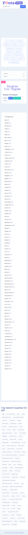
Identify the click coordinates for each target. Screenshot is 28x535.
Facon (20, 426)
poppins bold (15, 474)
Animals (7, 126)
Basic (12, 41)
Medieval (7, 260)
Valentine (7, 342)
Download (17, 98)
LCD (6, 251)
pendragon (4, 489)
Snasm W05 (19, 448)
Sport (6, 316)
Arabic (6, 129)
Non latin (8, 55)
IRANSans (20, 464)
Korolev (24, 442)
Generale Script (5, 524)
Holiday (9, 51)
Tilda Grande (21, 429)
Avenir (10, 464)
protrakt (20, 436)
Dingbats (6, 44)
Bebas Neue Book (19, 467)
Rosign (18, 508)
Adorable (4, 464)
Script (6, 58)
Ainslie (3, 448)
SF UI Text (13, 508)
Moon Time (21, 455)
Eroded (6, 187)
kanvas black (15, 493)
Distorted (7, 181)
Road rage (17, 470)
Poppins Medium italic (7, 433)
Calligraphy (7, 149)
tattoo (14, 58)
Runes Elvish (8, 295)
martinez (24, 496)
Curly (6, 167)
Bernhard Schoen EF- (16, 461)
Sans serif (7, 301)
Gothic (19, 48)
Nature (6, 272)
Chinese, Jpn (8, 158)
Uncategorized (14, 62)
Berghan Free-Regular (10, 95)
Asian (6, 134)
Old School (7, 278)
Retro (6, 290)
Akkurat (15, 521)
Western (7, 369)
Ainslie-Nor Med (5, 461)
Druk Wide (17, 458)
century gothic (5, 442)
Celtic (6, 155)
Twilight (12, 515)
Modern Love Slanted (7, 452)
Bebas (14, 429)
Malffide (19, 420)
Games (6, 208)
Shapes (6, 313)
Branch (9, 429)
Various (6, 345)
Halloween (7, 222)
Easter (6, 184)
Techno (21, 58)
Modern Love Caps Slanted (16, 486)
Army (6, 132)
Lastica (19, 505)
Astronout (4, 499)
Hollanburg (18, 515)
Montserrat (4, 470)
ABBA (3, 414)
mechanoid (5, 439)
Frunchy (4, 511)
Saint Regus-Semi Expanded (8, 480)
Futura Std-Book (6, 477)
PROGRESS (4, 436)
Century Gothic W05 (15, 442)
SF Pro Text (16, 483)
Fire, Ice (7, 199)
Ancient (7, 123)
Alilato (23, 414)
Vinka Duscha (5, 423)
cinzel (22, 483)
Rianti (18, 496)
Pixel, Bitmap (8, 284)
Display (15, 44)
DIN (8, 508)
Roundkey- (12, 420)
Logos (6, 257)
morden (13, 505)
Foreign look (10, 48)
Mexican (7, 263)
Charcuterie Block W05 (18, 417)
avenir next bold (20, 518)
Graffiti (6, 213)
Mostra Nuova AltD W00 (7, 458)
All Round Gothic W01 (7, 483)
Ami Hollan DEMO (13, 489)
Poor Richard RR (5, 474)
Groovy (6, 219)
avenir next (12, 518)
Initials (6, 240)
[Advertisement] (14, 23)
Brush (6, 146)
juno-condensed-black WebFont (9, 455)
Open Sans (22, 477)
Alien (6, 120)
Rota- (18, 414)
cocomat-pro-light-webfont (15, 499)
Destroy (7, 172)
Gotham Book (15, 477)
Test (11, 98)
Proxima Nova (21, 445)
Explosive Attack (5, 493)
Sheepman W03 (5, 505)
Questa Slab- (23, 521)
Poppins (11, 470)
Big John (22, 493)
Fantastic (7, 196)
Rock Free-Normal (11, 414)
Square (6, 319)
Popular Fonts (18, 55)
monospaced (5, 515)
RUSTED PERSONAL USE (7, 521)
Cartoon (7, 152)
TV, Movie (7, 333)
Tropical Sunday (13, 436)
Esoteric (7, 190)
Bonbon (24, 452)
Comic (6, 164)
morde (3, 508)
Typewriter (7, 336)
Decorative (7, 170)
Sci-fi (6, 304)
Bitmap (20, 41)
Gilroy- (15, 433)
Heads (6, 228)
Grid (6, 216)
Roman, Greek (8, 292)
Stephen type (14, 423)
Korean (6, 249)
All (7, 41)
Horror (6, 234)
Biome (3, 429)
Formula (20, 439)
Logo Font (18, 51)
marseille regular (6, 502)
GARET (20, 423)
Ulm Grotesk (14, 502)
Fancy (22, 44)
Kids (6, 246)
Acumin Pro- (5, 420)
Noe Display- (5, 467)
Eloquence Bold (10, 448)
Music (6, 269)
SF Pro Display (23, 433)
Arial (14, 464)
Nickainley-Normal (13, 426)
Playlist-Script (13, 439)
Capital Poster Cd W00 (13, 511)
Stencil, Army (8, 322)
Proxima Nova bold (11, 445)
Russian (7, 298)
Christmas (7, 161)
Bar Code (7, 137)
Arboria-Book (17, 452)
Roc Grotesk (5, 486)
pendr (3, 445)
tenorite (13, 496)
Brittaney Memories (6, 417)
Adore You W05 (5, 496)
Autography (14, 524)
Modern (7, 266)
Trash (6, 331)
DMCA (22, 532)
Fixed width (7, 202)
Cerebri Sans (5, 518)
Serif (6, 310)
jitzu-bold (4, 426)
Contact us (17, 532)
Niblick (11, 467)
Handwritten (8, 225)
